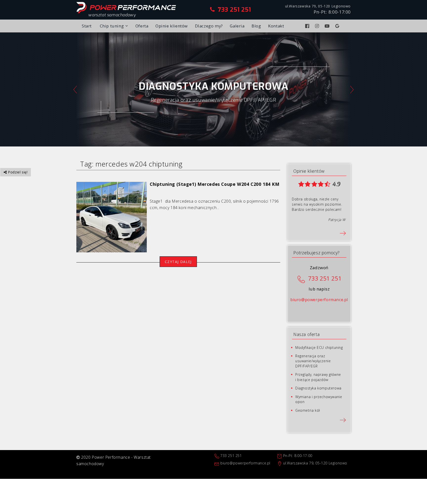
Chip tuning (112, 26)
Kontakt (276, 26)
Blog (256, 26)
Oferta (142, 26)
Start (87, 26)
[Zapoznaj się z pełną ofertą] (342, 419)
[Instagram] (318, 26)
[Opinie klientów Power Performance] (342, 232)
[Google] (338, 26)
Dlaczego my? (209, 26)
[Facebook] (308, 26)
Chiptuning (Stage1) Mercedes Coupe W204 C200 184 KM (214, 184)
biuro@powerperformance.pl (319, 299)
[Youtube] (327, 26)
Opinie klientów (171, 26)
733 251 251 (234, 10)
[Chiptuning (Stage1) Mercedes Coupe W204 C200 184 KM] (111, 216)
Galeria (237, 26)
